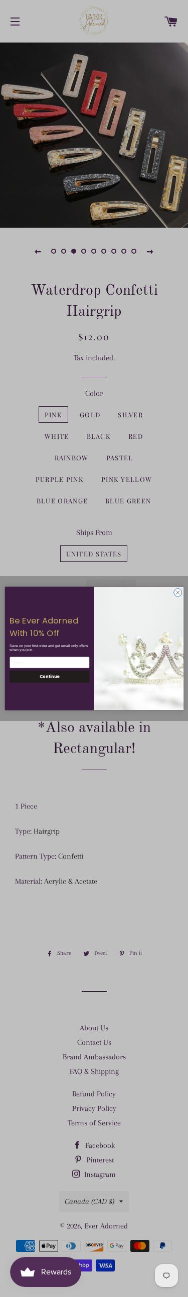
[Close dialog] (177, 592)
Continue (49, 676)
